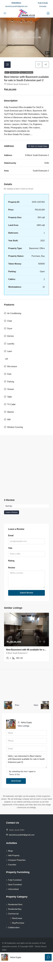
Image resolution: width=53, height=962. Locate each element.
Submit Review (26, 593)
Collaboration (14, 927)
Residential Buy (14, 909)
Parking (10, 381)
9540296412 (16, 3)
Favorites (12, 865)
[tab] (7, 64)
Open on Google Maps (38, 146)
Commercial (13, 914)
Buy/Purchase (18, 923)
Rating (11, 561)
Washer (10, 412)
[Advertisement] (26, 466)
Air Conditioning (14, 313)
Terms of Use (14, 774)
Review (11, 567)
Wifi (8, 419)
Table (9, 397)
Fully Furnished (26, 72)
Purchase (14, 72)
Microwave (12, 366)
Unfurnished (13, 889)
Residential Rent (15, 904)
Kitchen (10, 336)
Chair (9, 321)
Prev (17, 705)
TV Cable (11, 404)
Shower (10, 389)
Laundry (10, 343)
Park (9, 374)
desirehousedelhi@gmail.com (16, 6)
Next (36, 705)
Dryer (9, 328)
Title (10, 548)
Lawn (9, 351)
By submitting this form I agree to (22, 772)
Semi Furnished (15, 884)
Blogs (10, 851)
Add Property (13, 855)
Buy (6, 72)
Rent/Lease (17, 918)
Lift (6, 359)
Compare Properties (17, 860)
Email (10, 535)
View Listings (23, 726)
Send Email (16, 781)
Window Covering (15, 427)
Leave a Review (12, 512)
